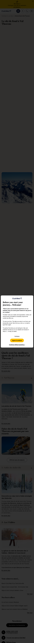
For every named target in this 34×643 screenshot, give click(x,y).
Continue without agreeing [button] (17, 345)
